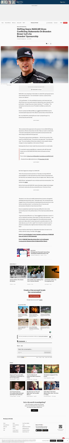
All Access (14, 22)
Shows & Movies (8, 22)
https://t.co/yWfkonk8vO (33, 156)
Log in (40, 299)
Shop (4, 428)
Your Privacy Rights (25, 423)
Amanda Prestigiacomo (21, 38)
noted (39, 231)
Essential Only (53, 440)
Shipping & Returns (25, 428)
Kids (4, 430)
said (38, 110)
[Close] (67, 441)
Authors (14, 426)
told (39, 215)
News (3, 22)
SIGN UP (65, 22)
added (26, 182)
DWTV (24, 22)
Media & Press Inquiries (26, 426)
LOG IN (61, 22)
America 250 (19, 22)
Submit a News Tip (25, 431)
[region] (34, 440)
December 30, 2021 (44, 159)
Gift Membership (15, 431)
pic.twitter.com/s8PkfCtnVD (46, 156)
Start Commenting (34, 296)
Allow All (60, 440)
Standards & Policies (25, 430)
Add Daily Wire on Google (37, 89)
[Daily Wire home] (34, 22)
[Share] (50, 43)
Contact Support (15, 430)
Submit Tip (35, 410)
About (14, 423)
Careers (14, 428)
